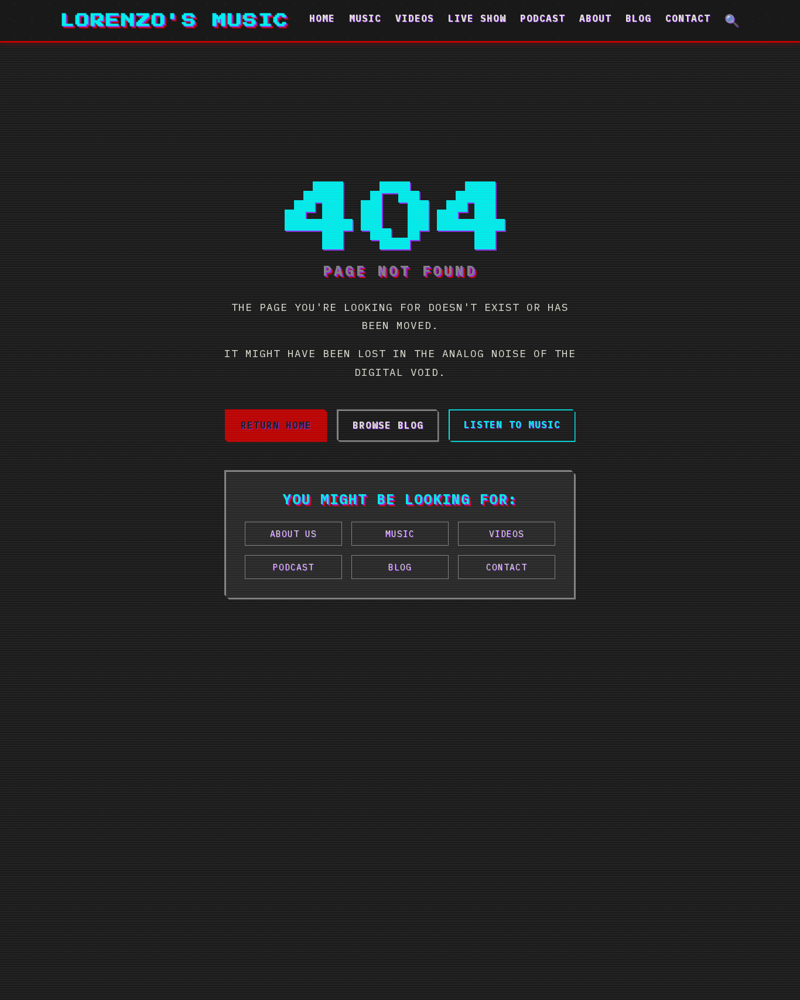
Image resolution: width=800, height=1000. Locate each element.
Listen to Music (512, 424)
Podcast (542, 18)
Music (365, 18)
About (595, 18)
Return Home (276, 425)
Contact (687, 18)
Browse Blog (388, 425)
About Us (293, 533)
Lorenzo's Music (174, 20)
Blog (638, 18)
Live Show (477, 18)
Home (322, 18)
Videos (414, 18)
